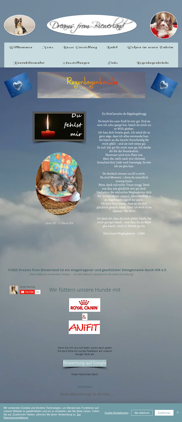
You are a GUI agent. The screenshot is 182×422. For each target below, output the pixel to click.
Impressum (85, 386)
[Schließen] (178, 412)
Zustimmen (164, 413)
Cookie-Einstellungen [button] (117, 413)
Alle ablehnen (142, 413)
